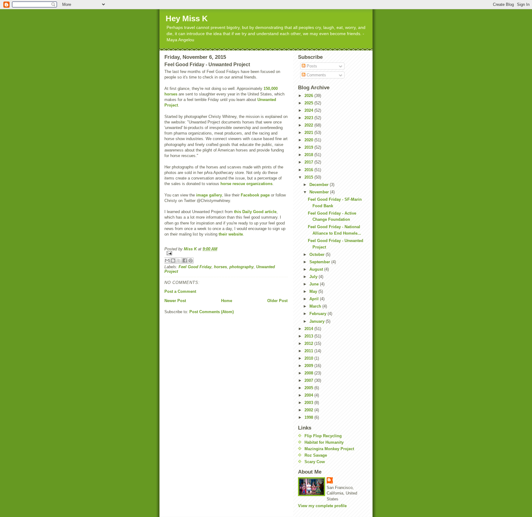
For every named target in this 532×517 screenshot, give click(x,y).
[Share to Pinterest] (190, 260)
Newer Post (175, 300)
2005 (309, 388)
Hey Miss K (187, 18)
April (314, 299)
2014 (309, 328)
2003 (309, 402)
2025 (309, 103)
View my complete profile (322, 505)
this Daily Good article (255, 211)
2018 (309, 154)
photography (241, 267)
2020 (309, 140)
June (314, 284)
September (320, 262)
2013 (309, 336)
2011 (309, 351)
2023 (309, 117)
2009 (309, 365)
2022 (309, 125)
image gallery (209, 195)
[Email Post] (226, 253)
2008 (309, 373)
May (313, 291)
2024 (309, 110)
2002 (309, 410)
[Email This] (167, 260)
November (319, 192)
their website (231, 234)
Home (226, 300)
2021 (309, 132)
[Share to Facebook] (185, 260)
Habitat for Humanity (324, 442)
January (317, 321)
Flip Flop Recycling (323, 436)
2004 (309, 395)
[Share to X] (179, 260)
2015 (309, 177)
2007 (309, 380)
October (317, 254)
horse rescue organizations (246, 183)
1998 (309, 417)
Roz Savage (315, 455)
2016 (309, 170)
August (316, 269)
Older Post (277, 300)
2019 (309, 147)
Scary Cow (314, 461)
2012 (309, 343)
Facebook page (255, 195)
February (318, 313)
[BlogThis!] (173, 260)
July (314, 276)
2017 (309, 162)
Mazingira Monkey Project (329, 448)
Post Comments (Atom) (211, 311)
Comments (315, 75)
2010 (309, 358)
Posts (311, 66)
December (319, 184)
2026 (309, 95)
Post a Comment (180, 291)
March (315, 306)
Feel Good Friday (195, 267)
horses (220, 267)
